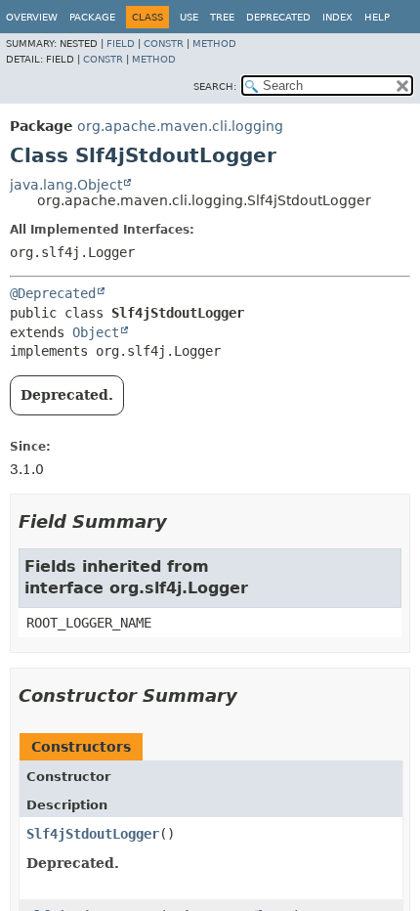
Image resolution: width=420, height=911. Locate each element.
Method (214, 43)
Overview (32, 17)
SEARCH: (214, 86)
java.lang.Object (66, 185)
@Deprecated (53, 293)
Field (120, 43)
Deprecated (278, 17)
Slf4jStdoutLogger (92, 834)
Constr (164, 43)
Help (377, 17)
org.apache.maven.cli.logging (180, 126)
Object (95, 332)
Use (189, 17)
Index (337, 17)
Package (92, 17)
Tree (222, 17)
